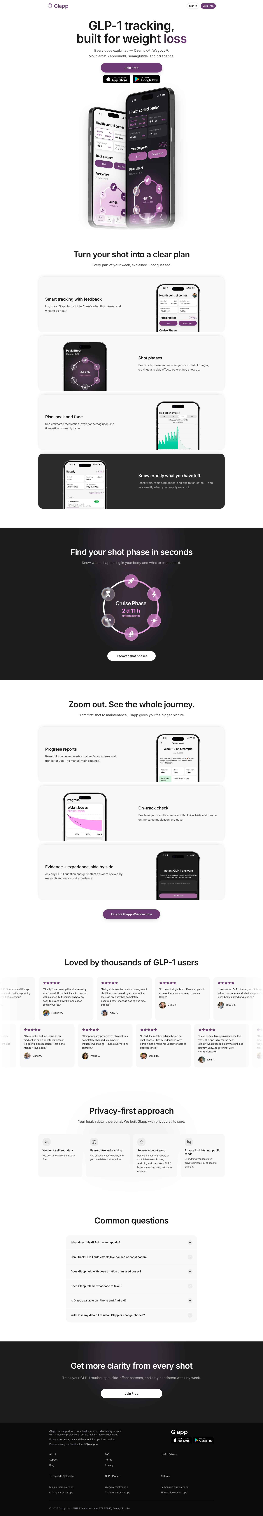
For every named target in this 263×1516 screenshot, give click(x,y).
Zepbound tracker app (117, 1492)
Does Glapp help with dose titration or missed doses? (106, 1271)
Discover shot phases (131, 656)
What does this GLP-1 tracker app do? (95, 1242)
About (52, 1454)
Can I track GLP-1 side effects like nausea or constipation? (109, 1256)
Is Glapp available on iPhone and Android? (98, 1300)
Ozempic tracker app (61, 1492)
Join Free (208, 5)
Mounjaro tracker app (61, 1487)
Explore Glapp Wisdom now (131, 914)
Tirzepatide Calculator (61, 1476)
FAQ (107, 1454)
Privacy (109, 1465)
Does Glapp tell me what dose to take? (96, 1285)
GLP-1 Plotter (112, 1476)
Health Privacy (169, 1454)
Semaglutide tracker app (175, 1487)
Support (53, 1459)
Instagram (69, 1439)
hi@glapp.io (91, 1444)
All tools (165, 1476)
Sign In (193, 5)
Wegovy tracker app (116, 1487)
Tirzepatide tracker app (174, 1492)
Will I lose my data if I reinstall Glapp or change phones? (108, 1315)
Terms (108, 1459)
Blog (51, 1465)
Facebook (86, 1439)
